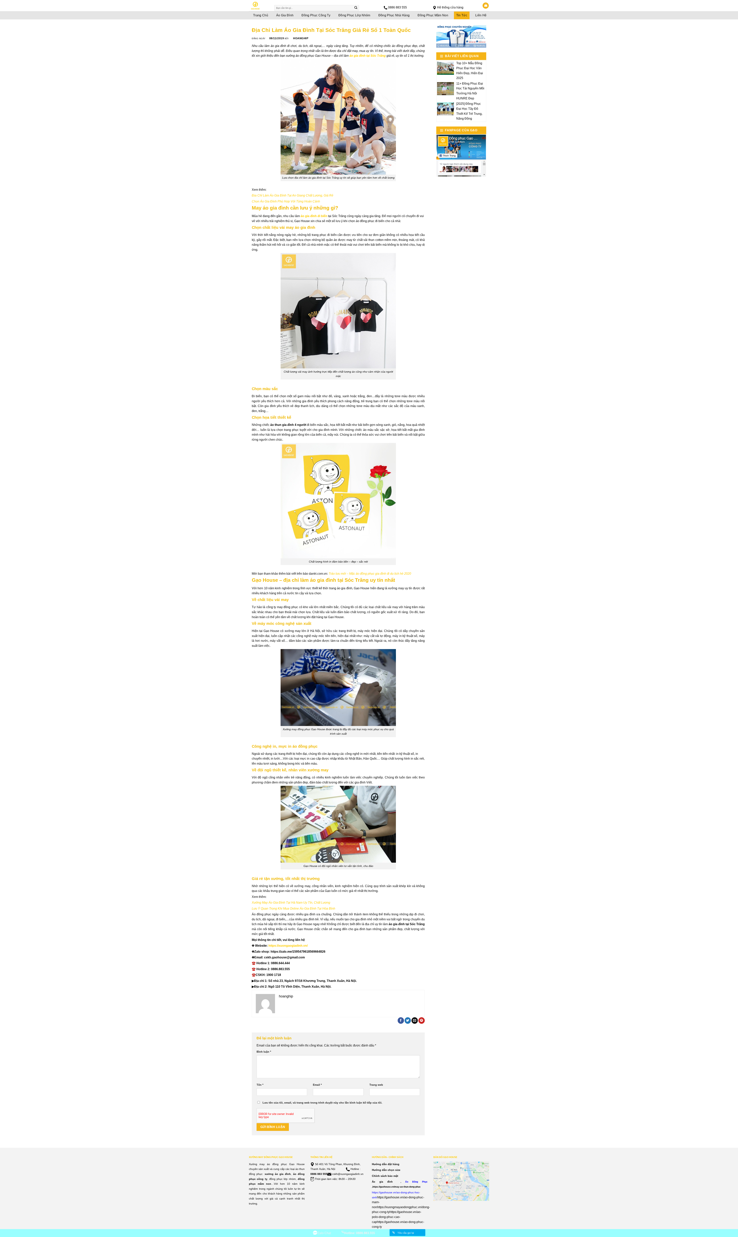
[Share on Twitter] (408, 1020)
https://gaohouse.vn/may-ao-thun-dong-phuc (396, 1186)
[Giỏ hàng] (486, 5)
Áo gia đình (382, 1181)
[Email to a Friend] (414, 1020)
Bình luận (264, 1051)
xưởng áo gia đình (278, 1173)
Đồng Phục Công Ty (316, 15)
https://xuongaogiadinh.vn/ (288, 945)
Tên (260, 1084)
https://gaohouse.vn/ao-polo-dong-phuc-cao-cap (396, 1216)
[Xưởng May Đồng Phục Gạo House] (259, 5)
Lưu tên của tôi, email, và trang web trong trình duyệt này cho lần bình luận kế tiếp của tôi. (322, 1102)
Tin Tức (461, 15)
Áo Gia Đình (285, 15)
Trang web (376, 1084)
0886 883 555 (397, 7)
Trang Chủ (260, 15)
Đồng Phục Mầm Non (433, 15)
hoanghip (300, 38)
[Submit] (356, 8)
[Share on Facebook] (401, 1020)
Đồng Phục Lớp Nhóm (354, 15)
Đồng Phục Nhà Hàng (394, 15)
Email (317, 1084)
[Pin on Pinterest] (421, 1020)
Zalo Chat (324, 1233)
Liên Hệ (480, 15)
